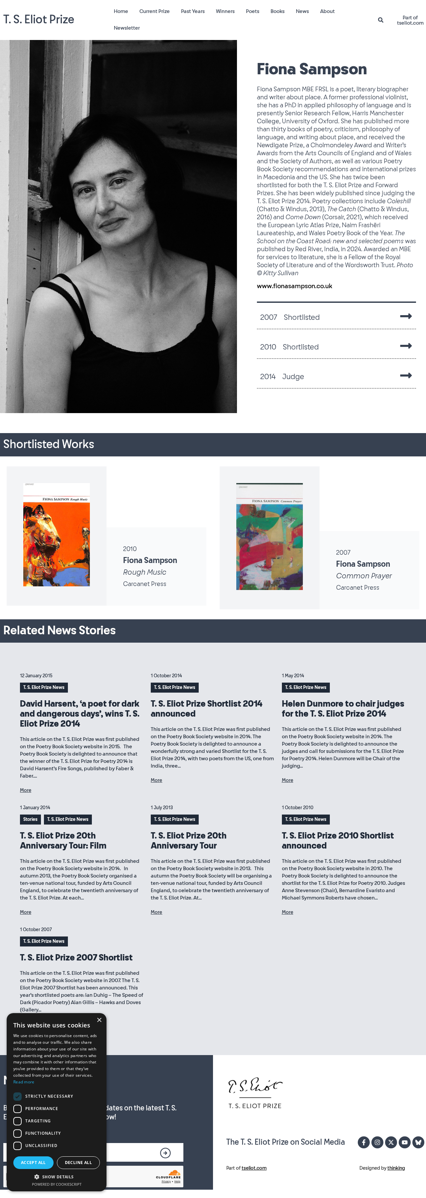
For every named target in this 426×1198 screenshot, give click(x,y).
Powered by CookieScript (57, 1184)
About (327, 11)
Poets (252, 11)
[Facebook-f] (364, 1142)
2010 (130, 549)
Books (278, 11)
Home (121, 11)
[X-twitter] (391, 1142)
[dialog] (56, 1102)
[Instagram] (377, 1142)
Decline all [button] (78, 1162)
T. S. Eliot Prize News (44, 687)
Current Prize (154, 11)
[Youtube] (405, 1142)
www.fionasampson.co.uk (294, 286)
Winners (225, 11)
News (302, 11)
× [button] (99, 1020)
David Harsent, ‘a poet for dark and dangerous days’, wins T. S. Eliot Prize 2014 (79, 714)
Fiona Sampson (150, 561)
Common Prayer (364, 576)
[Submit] (165, 1153)
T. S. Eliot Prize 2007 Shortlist (76, 957)
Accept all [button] (33, 1162)
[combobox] (383, 20)
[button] (56, 1176)
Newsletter (127, 28)
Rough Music (144, 572)
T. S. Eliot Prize (38, 20)
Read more (24, 1082)
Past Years (193, 11)
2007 (343, 552)
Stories (30, 819)
